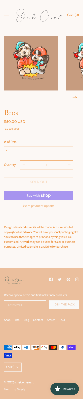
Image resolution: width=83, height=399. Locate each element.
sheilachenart (24, 382)
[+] (69, 165)
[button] (73, 16)
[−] (24, 165)
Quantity (10, 165)
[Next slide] (75, 98)
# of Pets (10, 142)
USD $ (10, 367)
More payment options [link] (38, 206)
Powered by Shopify (14, 388)
